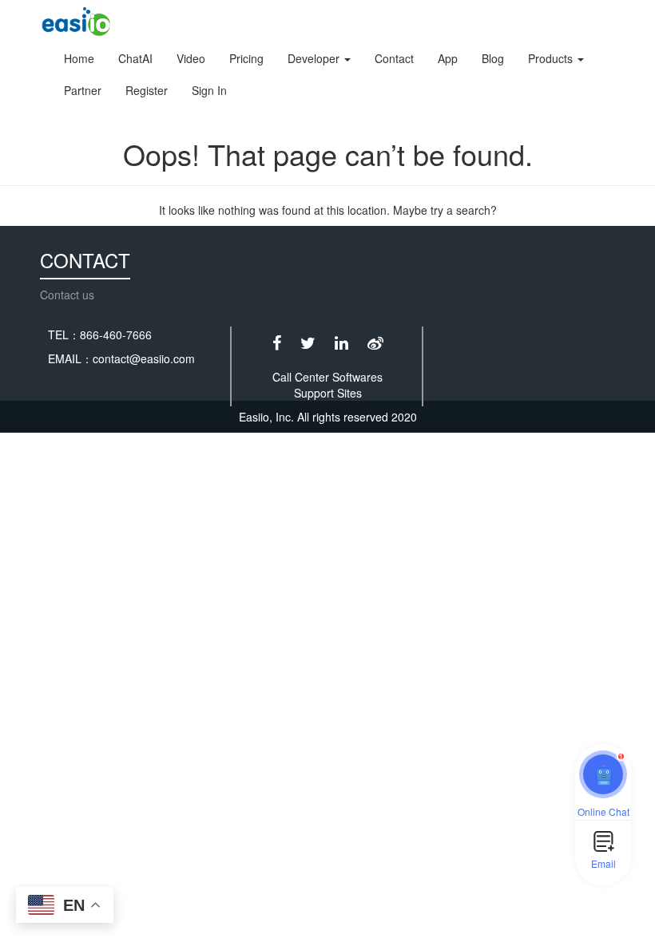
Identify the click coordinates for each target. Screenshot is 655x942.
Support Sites (328, 393)
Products (552, 58)
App (448, 58)
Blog (493, 58)
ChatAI (135, 58)
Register (146, 90)
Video (191, 58)
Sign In (209, 90)
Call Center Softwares (327, 377)
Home (79, 58)
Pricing (246, 58)
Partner (82, 90)
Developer (315, 58)
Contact (394, 58)
